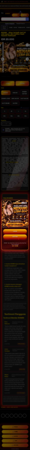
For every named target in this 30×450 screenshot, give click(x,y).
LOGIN (15, 231)
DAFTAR (15, 236)
